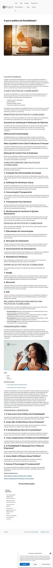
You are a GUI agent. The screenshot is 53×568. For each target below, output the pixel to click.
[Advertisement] (26, 66)
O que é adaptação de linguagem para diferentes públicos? (10, 496)
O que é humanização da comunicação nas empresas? (11, 517)
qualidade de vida (8, 404)
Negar (35, 564)
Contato (34, 7)
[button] (50, 553)
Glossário (27, 3)
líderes (7, 205)
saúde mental (12, 288)
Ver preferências (46, 564)
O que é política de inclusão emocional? (16, 387)
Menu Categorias (19, 7)
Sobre (28, 7)
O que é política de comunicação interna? (17, 384)
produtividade (20, 111)
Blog (21, 3)
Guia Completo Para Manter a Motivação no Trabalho (18, 476)
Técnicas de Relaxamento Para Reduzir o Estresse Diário (19, 478)
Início (16, 3)
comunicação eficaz (40, 168)
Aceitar (24, 564)
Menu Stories (34, 3)
